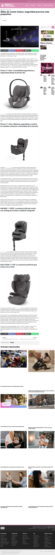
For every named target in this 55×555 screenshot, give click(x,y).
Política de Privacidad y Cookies (49, 551)
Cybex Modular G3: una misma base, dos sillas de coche (45, 91)
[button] (35, 5)
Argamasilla (47, 538)
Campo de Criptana (48, 539)
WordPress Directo (15, 541)
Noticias (3, 9)
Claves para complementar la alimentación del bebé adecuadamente (11, 507)
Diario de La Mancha (48, 543)
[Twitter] (53, 1)
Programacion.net (15, 535)
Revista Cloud (14, 543)
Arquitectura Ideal (4, 539)
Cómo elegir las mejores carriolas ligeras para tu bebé (43, 57)
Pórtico (2, 546)
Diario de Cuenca (48, 542)
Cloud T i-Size (3, 113)
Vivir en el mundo (26, 543)
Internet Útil (14, 545)
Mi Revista (35, 546)
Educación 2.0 (36, 535)
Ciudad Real (47, 541)
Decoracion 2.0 (3, 535)
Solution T (18, 308)
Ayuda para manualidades (5, 542)
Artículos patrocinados (33, 528)
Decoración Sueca (4, 538)
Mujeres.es (24, 542)
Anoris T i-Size (3, 251)
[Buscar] (53, 27)
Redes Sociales (14, 542)
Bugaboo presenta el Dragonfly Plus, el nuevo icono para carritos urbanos (40, 428)
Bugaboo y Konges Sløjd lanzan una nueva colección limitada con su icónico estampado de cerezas (41, 391)
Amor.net (24, 539)
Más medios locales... (48, 546)
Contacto (49, 1)
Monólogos (35, 541)
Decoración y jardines (4, 543)
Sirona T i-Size (8, 167)
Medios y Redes (51, 526)
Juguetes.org (36, 539)
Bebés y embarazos (26, 538)
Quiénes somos (29, 1)
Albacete (46, 535)
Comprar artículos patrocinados (42, 1)
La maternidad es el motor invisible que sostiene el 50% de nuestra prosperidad (40, 507)
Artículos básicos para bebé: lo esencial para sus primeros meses (40, 467)
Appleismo (13, 538)
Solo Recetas (25, 535)
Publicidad (34, 1)
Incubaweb (13, 539)
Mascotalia (35, 542)
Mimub (2, 545)
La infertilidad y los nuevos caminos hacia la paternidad (46, 78)
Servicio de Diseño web (42, 528)
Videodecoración (3, 541)
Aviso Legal (41, 551)
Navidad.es (36, 538)
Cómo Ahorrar (36, 543)
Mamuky (24, 541)
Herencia (46, 545)
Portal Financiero (36, 545)
